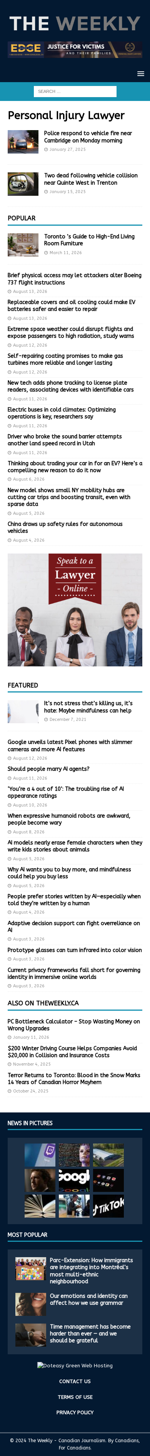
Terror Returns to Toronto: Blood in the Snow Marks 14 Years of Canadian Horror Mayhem (74, 1079)
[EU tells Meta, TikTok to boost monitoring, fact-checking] (108, 1206)
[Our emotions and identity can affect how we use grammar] (30, 1304)
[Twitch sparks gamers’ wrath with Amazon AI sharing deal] (40, 1155)
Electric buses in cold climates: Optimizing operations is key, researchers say (62, 413)
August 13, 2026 (30, 291)
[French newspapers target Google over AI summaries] (74, 1180)
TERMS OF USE (75, 1397)
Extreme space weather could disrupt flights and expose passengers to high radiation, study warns (71, 332)
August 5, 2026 (29, 513)
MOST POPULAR (27, 1235)
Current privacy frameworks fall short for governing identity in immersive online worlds (74, 973)
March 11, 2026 (66, 252)
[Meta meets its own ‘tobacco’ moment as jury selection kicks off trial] (40, 1180)
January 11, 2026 (31, 1037)
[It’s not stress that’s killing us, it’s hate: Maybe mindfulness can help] (23, 711)
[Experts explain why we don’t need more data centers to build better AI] (108, 1155)
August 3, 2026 (29, 939)
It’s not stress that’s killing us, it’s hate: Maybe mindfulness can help (88, 707)
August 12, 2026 (30, 345)
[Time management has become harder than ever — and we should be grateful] (30, 1335)
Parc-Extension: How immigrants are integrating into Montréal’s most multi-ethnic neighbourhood (91, 1271)
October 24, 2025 (30, 1091)
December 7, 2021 (68, 719)
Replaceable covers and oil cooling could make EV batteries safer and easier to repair (71, 305)
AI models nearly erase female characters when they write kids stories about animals (75, 846)
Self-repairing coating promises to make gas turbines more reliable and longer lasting (65, 359)
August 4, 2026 (29, 540)
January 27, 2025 (68, 149)
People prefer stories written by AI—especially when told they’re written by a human (74, 900)
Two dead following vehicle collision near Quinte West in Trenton (91, 179)
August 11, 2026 (30, 399)
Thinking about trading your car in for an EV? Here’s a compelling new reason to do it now (75, 467)
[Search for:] (75, 91)
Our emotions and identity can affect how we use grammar (89, 1299)
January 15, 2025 (68, 191)
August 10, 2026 (30, 805)
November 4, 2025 (32, 1064)
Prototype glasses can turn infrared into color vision (75, 950)
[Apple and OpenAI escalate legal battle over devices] (74, 1206)
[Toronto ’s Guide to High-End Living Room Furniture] (23, 244)
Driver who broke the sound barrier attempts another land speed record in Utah (65, 440)
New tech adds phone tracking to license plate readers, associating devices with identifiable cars (71, 386)
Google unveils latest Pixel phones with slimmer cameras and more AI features (70, 745)
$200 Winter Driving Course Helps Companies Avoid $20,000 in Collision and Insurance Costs (72, 1052)
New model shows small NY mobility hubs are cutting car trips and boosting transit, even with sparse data (69, 497)
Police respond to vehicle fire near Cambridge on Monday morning (88, 137)
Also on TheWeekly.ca (43, 1003)
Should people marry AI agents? (49, 769)
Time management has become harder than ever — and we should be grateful (90, 1334)
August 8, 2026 (29, 832)
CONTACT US (75, 1381)
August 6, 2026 (29, 479)
